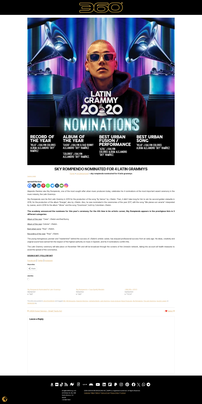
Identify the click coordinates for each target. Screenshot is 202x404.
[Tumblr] (57, 186)
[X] (34, 186)
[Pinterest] (43, 186)
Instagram (49, 260)
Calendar (87, 393)
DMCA (98, 393)
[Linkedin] (39, 186)
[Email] (62, 186)
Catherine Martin (94, 301)
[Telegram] (52, 186)
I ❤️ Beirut (168, 311)
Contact (123, 393)
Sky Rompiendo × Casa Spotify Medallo (90, 290)
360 (64, 301)
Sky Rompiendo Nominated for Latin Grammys (43, 290)
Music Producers (126, 301)
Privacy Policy (115, 393)
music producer (115, 301)
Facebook (31, 260)
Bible (92, 393)
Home (72, 173)
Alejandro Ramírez (82, 301)
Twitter (40, 260)
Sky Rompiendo (138, 301)
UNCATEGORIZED (82, 173)
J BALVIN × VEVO (131, 290)
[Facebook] (30, 186)
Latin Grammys (105, 301)
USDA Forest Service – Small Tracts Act (45, 311)
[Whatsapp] (48, 186)
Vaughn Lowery (161, 301)
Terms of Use (105, 393)
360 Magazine (70, 301)
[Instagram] (66, 186)
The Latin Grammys (149, 301)
